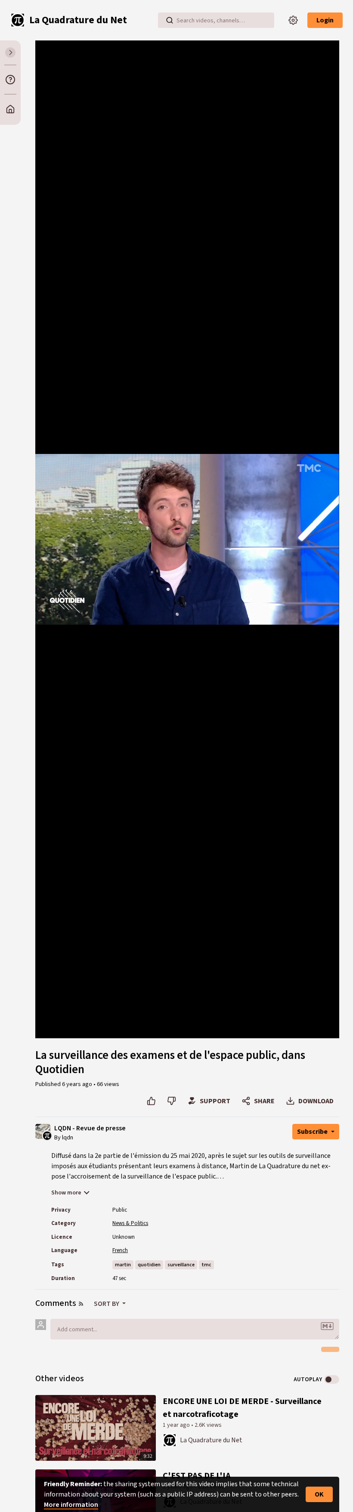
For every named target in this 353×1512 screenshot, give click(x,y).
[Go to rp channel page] (47, 1135)
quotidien (149, 1264)
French (120, 1250)
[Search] (169, 20)
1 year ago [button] (177, 1425)
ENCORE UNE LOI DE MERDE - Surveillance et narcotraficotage (242, 1407)
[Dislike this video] (171, 1101)
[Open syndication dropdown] (81, 1303)
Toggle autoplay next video (331, 1379)
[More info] (10, 79)
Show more (66, 1192)
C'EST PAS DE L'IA (197, 1476)
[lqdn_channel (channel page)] (169, 1439)
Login (325, 20)
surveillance (181, 1264)
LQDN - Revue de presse (90, 1128)
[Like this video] (151, 1101)
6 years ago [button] (77, 1084)
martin (123, 1264)
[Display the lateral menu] (10, 52)
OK (319, 1494)
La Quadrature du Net (211, 1440)
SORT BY (107, 1303)
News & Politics (130, 1223)
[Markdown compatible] (327, 1326)
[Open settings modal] (293, 20)
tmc (206, 1264)
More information (71, 1504)
